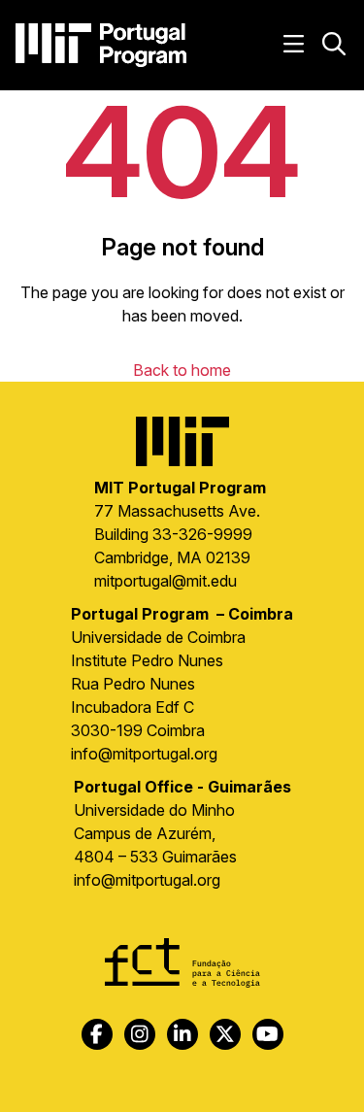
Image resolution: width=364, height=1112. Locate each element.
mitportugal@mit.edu (165, 580)
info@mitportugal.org (144, 753)
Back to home (182, 370)
